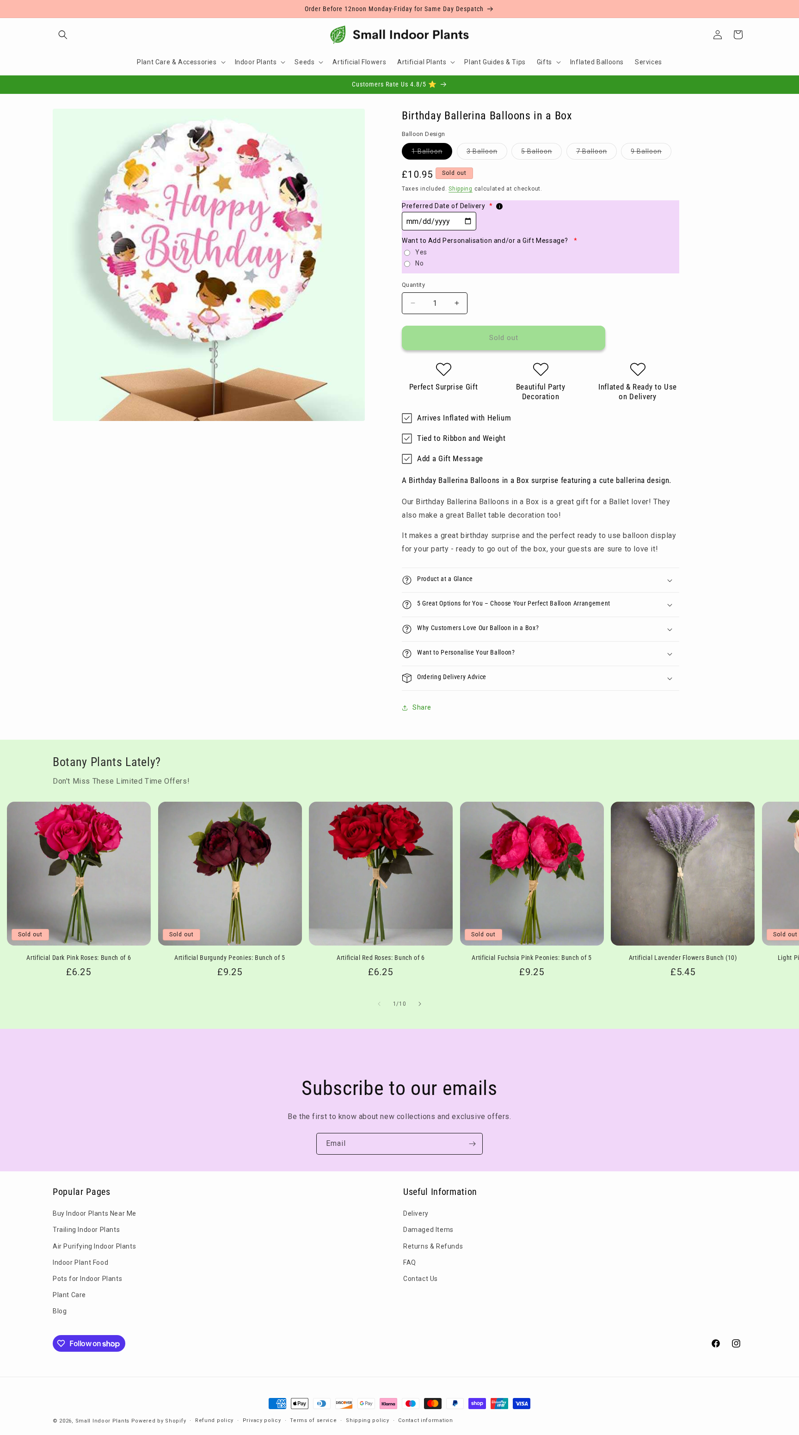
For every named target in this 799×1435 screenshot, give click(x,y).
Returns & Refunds (433, 1246)
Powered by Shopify (158, 1421)
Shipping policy (367, 1420)
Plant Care (69, 1295)
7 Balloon (596, 153)
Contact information (425, 1420)
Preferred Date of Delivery (447, 206)
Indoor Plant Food (80, 1262)
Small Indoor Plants (102, 1421)
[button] (63, 35)
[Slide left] (379, 1004)
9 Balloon (651, 153)
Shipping (461, 189)
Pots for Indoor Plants (87, 1278)
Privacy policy (262, 1420)
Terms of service (313, 1420)
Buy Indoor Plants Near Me (94, 1213)
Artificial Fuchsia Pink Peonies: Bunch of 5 (531, 957)
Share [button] (421, 707)
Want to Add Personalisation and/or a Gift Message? (489, 240)
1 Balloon (432, 153)
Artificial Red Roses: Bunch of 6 (381, 957)
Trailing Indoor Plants (86, 1229)
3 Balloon (487, 153)
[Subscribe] (472, 1144)
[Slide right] (420, 1004)
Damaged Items (428, 1229)
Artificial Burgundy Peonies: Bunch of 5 (229, 957)
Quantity (413, 284)
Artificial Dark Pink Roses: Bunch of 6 (78, 957)
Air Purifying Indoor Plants (94, 1246)
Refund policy (214, 1420)
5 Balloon (541, 153)
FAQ (409, 1262)
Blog (60, 1311)
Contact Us (420, 1278)
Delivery (416, 1213)
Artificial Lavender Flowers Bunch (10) (683, 957)
